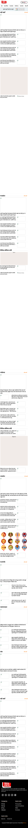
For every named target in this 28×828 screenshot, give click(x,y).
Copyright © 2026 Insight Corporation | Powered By (14, 822)
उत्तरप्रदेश (21, 6)
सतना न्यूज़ (3, 803)
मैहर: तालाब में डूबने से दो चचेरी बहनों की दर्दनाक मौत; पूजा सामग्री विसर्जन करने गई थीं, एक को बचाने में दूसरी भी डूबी (7, 267)
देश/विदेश (6, 6)
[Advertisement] (14, 81)
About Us (3, 818)
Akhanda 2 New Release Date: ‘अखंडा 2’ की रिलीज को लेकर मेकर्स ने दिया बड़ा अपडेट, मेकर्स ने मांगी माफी (19, 587)
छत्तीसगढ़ (16, 6)
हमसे (24, 2)
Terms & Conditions (19, 805)
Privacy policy (18, 803)
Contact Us (9, 818)
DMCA (16, 807)
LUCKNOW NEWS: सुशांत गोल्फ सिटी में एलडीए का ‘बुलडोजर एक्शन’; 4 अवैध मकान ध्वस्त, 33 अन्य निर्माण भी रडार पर (8, 527)
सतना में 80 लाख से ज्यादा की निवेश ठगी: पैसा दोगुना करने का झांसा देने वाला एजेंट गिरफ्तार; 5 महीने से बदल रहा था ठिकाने (7, 62)
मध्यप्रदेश (11, 6)
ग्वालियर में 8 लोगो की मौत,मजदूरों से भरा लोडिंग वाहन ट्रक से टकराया (7, 97)
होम (2, 6)
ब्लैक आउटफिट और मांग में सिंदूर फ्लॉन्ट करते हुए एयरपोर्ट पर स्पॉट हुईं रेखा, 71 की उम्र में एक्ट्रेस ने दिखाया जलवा (13, 580)
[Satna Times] (4, 2)
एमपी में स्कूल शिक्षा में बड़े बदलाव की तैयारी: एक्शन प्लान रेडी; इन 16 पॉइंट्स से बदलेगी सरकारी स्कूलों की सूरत (12, 30)
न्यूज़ (3, 805)
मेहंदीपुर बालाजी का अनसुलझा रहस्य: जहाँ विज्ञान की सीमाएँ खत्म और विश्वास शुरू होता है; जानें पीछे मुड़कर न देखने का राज (13, 625)
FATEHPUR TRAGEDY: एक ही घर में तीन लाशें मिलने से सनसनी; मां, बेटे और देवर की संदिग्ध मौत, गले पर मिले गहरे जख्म (8, 501)
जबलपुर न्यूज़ (3, 809)
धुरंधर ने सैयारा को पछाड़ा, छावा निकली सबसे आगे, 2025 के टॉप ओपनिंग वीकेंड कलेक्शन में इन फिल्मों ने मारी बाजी (19, 594)
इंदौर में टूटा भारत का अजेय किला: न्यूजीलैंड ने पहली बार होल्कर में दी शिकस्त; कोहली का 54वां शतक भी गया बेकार (12, 670)
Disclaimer (17, 809)
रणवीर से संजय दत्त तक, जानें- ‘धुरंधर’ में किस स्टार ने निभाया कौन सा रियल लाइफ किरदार (19, 602)
